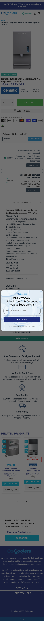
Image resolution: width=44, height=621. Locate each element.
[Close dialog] (41, 292)
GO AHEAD (22, 320)
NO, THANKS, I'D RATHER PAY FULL (22, 326)
